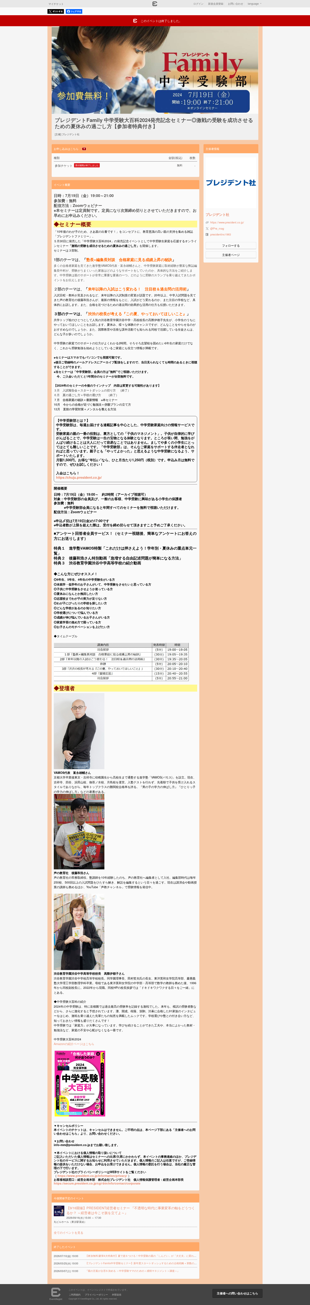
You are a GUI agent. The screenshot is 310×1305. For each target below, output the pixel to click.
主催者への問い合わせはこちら (237, 1293)
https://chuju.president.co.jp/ (79, 477)
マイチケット (56, 3)
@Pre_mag (217, 228)
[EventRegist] (155, 4)
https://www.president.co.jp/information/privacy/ (92, 1176)
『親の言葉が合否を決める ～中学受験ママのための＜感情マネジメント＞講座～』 (132, 1270)
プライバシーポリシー (96, 1294)
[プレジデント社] (231, 182)
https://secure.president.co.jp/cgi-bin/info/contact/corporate (97, 1183)
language (253, 3)
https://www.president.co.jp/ (227, 222)
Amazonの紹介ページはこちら (74, 1044)
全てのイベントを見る (68, 1232)
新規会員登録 (215, 3)
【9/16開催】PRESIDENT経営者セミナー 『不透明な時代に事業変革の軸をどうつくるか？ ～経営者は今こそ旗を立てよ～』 (130, 1210)
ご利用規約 (75, 1294)
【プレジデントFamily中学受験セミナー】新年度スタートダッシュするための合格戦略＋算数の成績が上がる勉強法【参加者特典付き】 (162, 1263)
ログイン (198, 3)
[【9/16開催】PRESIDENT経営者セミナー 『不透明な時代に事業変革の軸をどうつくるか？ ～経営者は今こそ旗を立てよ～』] (59, 1211)
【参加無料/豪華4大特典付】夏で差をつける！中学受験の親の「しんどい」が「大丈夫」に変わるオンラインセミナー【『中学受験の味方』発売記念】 (171, 1255)
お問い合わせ (235, 3)
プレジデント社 (217, 214)
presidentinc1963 (220, 234)
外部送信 (116, 1294)
